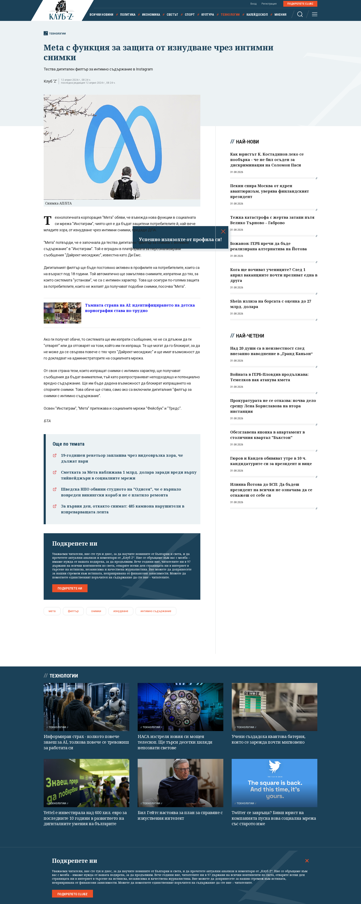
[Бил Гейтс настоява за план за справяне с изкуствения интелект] (180, 783)
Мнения (280, 15)
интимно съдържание (156, 611)
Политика (128, 15)
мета (52, 611)
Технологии (230, 15)
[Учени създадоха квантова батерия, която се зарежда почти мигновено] (274, 707)
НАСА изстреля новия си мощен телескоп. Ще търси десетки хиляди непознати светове (175, 742)
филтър (73, 611)
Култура (207, 15)
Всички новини (101, 15)
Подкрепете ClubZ (300, 3)
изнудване (120, 611)
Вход (253, 3)
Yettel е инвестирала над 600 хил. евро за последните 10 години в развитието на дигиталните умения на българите (85, 818)
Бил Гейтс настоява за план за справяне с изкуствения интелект (180, 815)
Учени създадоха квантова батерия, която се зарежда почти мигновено (268, 739)
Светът (172, 15)
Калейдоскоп (257, 15)
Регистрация (269, 3)
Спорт (190, 15)
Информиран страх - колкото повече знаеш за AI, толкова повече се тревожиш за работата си (86, 742)
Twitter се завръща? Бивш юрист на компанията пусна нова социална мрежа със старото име (274, 818)
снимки (96, 611)
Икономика (151, 15)
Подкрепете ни (70, 588)
